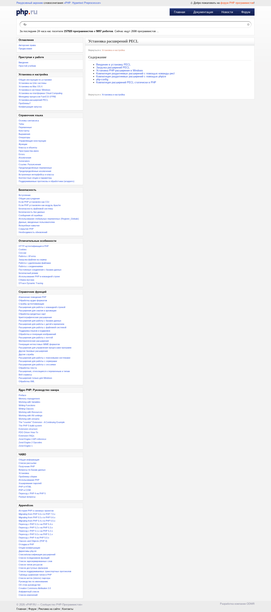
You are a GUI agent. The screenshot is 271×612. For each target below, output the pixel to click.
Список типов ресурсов (30, 564)
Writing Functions (27, 405)
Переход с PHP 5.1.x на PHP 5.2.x (36, 531)
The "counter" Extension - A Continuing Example (42, 422)
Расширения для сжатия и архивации (37, 310)
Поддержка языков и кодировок (34, 331)
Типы (21, 124)
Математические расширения (34, 341)
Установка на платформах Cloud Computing (40, 93)
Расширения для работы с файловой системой (42, 327)
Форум (245, 12)
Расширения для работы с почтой (36, 337)
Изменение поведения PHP (32, 297)
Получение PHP (27, 466)
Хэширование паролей (30, 483)
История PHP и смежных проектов (36, 510)
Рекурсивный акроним (29, 2)
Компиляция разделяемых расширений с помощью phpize (131, 76)
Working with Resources (30, 412)
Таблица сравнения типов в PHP (35, 575)
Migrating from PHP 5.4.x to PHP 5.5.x (37, 521)
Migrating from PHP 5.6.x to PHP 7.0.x (37, 514)
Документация (203, 12)
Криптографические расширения (35, 317)
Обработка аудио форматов (33, 300)
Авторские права (27, 45)
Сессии (22, 253)
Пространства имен (29, 151)
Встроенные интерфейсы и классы (36, 174)
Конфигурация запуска (30, 107)
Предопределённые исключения (35, 171)
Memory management (29, 398)
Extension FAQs (26, 436)
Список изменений (28, 595)
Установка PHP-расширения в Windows (119, 70)
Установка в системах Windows (34, 90)
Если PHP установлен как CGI (34, 202)
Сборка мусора (26, 280)
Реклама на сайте (49, 608)
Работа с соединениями (31, 266)
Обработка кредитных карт (32, 314)
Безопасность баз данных (32, 212)
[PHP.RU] (26, 12)
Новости (227, 12)
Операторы (24, 137)
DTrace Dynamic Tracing (31, 283)
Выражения (24, 134)
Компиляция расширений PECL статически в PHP (126, 82)
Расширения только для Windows (35, 378)
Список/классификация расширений (37, 554)
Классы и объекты (28, 147)
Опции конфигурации (29, 548)
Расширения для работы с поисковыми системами (44, 358)
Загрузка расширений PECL (113, 67)
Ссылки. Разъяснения (30, 164)
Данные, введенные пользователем (37, 222)
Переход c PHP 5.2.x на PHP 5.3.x (36, 527)
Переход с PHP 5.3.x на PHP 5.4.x (36, 524)
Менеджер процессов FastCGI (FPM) (37, 96)
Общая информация (29, 460)
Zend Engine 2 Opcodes (30, 442)
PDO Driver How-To (28, 432)
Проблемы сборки (28, 476)
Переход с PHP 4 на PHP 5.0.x (34, 537)
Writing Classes (26, 409)
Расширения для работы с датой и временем (41, 324)
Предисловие (25, 48)
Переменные (25, 127)
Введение (23, 62)
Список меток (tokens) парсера (34, 578)
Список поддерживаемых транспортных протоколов (45, 571)
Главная (179, 12)
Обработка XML (27, 381)
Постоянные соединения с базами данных (40, 270)
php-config (102, 79)
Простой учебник (27, 66)
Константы (24, 130)
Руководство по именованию (33, 581)
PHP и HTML (25, 486)
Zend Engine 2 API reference (32, 439)
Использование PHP (29, 480)
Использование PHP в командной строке (39, 276)
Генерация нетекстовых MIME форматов (39, 344)
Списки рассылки (27, 463)
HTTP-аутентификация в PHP (34, 246)
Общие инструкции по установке (35, 80)
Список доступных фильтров (33, 568)
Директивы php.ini (27, 551)
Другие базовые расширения (33, 351)
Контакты (67, 608)
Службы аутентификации (31, 304)
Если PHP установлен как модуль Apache (40, 205)
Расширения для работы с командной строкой (42, 307)
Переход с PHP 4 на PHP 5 (32, 493)
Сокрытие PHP (26, 229)
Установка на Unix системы (32, 83)
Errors (22, 154)
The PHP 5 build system (30, 425)
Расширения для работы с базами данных (40, 320)
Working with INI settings (30, 415)
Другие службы (26, 354)
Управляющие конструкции (32, 141)
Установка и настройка (113, 50)
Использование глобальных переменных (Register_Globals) (49, 219)
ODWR (251, 603)
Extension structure (28, 429)
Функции (23, 144)
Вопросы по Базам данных (32, 470)
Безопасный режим (28, 273)
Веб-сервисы (25, 374)
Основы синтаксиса (29, 120)
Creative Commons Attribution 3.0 (35, 588)
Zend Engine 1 (26, 446)
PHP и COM (25, 490)
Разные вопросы (27, 497)
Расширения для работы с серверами (38, 361)
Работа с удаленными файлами (35, 263)
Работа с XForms (27, 256)
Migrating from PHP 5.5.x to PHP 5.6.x (37, 517)
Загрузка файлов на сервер (33, 259)
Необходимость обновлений (33, 232)
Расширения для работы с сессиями (37, 364)
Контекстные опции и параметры (35, 178)
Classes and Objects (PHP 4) (33, 541)
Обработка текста (28, 368)
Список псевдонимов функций (34, 558)
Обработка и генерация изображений (37, 334)
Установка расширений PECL (33, 100)
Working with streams (29, 419)
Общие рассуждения (29, 198)
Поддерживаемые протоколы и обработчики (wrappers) (46, 181)
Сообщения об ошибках (31, 215)
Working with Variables (29, 402)
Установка (24, 473)
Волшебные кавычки (29, 225)
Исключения (25, 157)
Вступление (25, 195)
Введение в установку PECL (113, 64)
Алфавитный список (29, 591)
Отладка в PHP (26, 544)
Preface (22, 395)
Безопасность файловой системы (36, 208)
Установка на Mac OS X (30, 86)
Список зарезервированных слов (35, 561)
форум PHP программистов (237, 2)
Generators (24, 161)
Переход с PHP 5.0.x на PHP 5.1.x (36, 534)
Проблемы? (25, 103)
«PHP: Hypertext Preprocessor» (82, 2)
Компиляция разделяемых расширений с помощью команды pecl (135, 73)
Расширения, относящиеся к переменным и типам (44, 371)
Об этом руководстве (29, 585)
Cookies (23, 249)
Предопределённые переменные (35, 168)
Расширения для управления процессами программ (45, 347)
